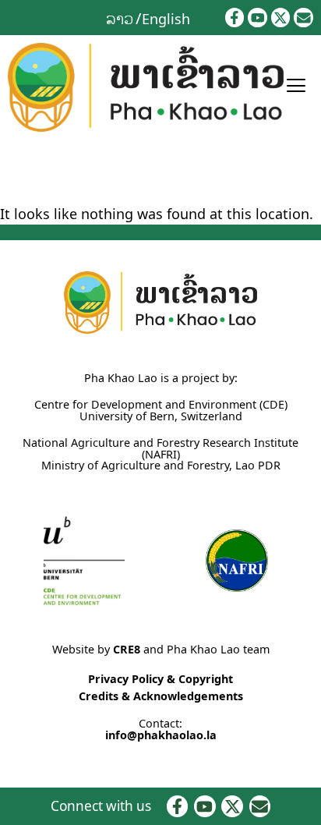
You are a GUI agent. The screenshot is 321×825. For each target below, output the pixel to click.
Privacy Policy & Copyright (160, 678)
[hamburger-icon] (295, 87)
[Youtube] (257, 17)
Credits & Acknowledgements (161, 696)
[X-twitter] (281, 17)
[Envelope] (303, 17)
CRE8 (126, 649)
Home (16, 172)
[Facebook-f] (235, 17)
